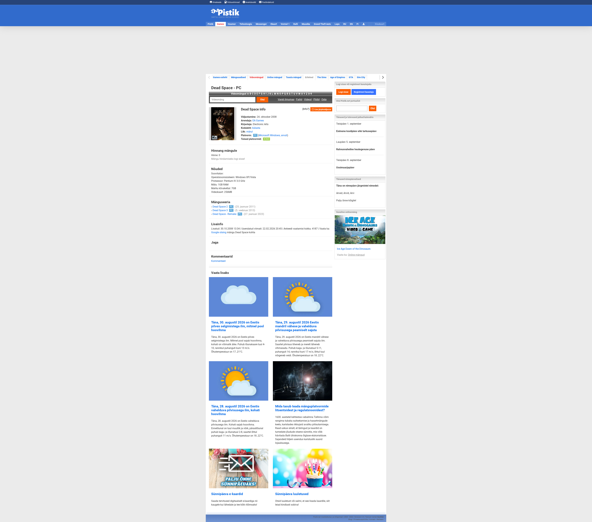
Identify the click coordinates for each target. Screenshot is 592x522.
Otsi (262, 99)
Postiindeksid (267, 2)
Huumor (232, 24)
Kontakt (372, 519)
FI (357, 24)
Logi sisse (343, 92)
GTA (351, 77)
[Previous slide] (209, 77)
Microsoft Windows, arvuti (273, 135)
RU (344, 24)
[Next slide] (382, 77)
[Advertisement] (296, 50)
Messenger (261, 24)
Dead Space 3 (223, 210)
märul (249, 131)
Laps (337, 24)
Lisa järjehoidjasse (322, 109)
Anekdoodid (250, 2)
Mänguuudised (238, 77)
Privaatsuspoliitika (361, 519)
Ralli (295, 24)
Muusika (306, 24)
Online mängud (274, 77)
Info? (306, 109)
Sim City (361, 77)
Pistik (210, 24)
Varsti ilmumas (286, 99)
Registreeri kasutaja (364, 92)
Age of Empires (337, 77)
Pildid (316, 99)
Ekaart (274, 24)
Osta (324, 99)
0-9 (310, 93)
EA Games (258, 120)
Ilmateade (216, 2)
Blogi (350, 519)
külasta (256, 127)
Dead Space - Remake (227, 214)
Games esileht (220, 77)
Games (220, 24)
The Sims (321, 77)
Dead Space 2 (223, 206)
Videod (308, 99)
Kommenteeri (218, 261)
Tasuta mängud (293, 77)
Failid (299, 99)
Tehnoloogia (246, 24)
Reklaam (380, 519)
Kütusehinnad (233, 2)
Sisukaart (379, 24)
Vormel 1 (285, 24)
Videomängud (256, 77)
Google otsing (218, 232)
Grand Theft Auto (322, 24)
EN (351, 24)
